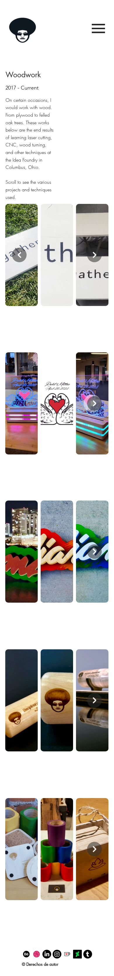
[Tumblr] (87, 954)
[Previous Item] (19, 255)
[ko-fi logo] (67, 954)
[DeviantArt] (77, 954)
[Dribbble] (36, 954)
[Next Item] (94, 403)
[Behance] (26, 954)
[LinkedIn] (46, 954)
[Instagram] (57, 954)
